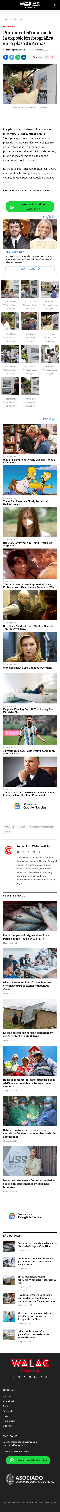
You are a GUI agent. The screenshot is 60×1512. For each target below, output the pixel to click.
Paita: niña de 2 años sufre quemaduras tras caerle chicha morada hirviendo (33, 1334)
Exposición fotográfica (41, 827)
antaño (22, 827)
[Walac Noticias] (30, 5)
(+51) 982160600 (22, 1451)
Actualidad (9, 26)
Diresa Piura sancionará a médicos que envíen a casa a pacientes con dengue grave (27, 986)
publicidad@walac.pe (14, 1445)
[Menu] (5, 5)
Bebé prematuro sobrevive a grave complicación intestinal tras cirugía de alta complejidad (29, 1133)
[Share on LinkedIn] (23, 57)
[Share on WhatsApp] (17, 57)
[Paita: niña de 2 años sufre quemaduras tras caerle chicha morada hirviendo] (9, 1335)
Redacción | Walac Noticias (15, 50)
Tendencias (9, 1421)
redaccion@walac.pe (26, 1442)
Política (6, 1416)
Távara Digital (49, 1502)
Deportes (8, 1426)
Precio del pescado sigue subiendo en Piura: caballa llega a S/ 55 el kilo (26, 937)
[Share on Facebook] (5, 57)
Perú (5, 1406)
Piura (7, 831)
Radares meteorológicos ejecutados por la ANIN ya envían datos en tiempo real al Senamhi (29, 1083)
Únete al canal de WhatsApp (33, 207)
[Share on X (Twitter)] (11, 57)
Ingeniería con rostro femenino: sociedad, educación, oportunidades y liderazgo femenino (29, 1184)
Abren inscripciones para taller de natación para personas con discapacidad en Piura (35, 1316)
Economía (8, 1411)
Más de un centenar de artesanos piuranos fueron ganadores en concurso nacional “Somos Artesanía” (37, 1298)
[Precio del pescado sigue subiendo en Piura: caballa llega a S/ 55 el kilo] (30, 916)
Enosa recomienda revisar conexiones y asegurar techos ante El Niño (28, 1034)
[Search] (55, 5)
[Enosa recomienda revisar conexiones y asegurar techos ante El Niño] (30, 1014)
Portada (7, 1396)
